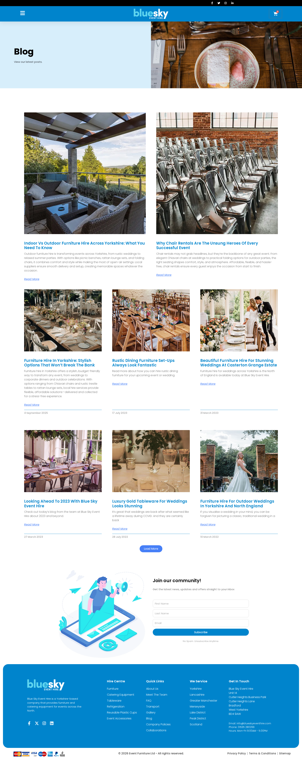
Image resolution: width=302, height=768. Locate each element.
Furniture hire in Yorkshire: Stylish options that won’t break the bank (59, 363)
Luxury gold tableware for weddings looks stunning (149, 504)
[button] (151, 548)
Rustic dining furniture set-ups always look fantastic (143, 363)
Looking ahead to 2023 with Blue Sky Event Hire (60, 504)
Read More (31, 279)
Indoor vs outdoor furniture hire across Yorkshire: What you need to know (84, 246)
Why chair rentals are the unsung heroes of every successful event (207, 246)
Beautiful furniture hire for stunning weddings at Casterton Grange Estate (238, 363)
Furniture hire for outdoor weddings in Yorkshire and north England (237, 504)
